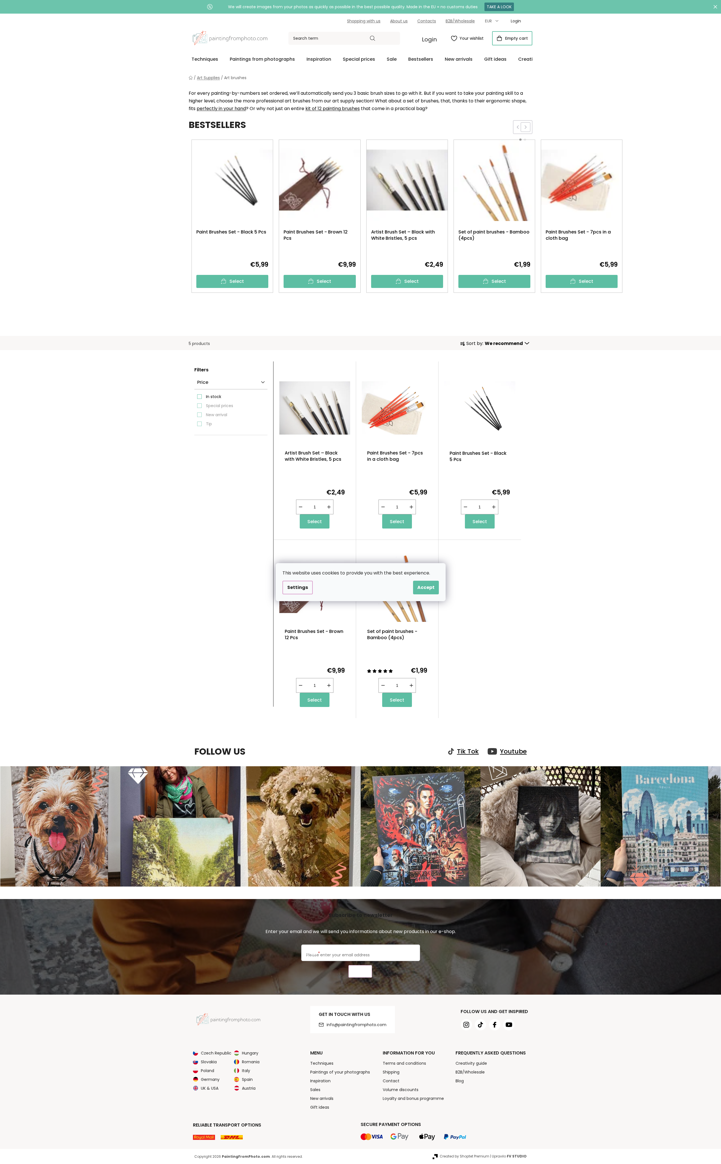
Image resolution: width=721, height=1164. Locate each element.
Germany (210, 1079)
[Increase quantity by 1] (329, 507)
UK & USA (209, 1088)
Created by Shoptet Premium (464, 1156)
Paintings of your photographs (340, 1072)
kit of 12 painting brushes (332, 108)
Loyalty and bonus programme (413, 1098)
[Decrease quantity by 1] (300, 507)
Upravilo (509, 1156)
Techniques (321, 1063)
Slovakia (209, 1062)
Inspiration (320, 1081)
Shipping (391, 1072)
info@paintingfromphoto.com (356, 1025)
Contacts (426, 21)
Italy (246, 1071)
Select (236, 281)
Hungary (250, 1053)
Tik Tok (468, 751)
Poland (207, 1071)
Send (360, 971)
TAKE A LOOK (499, 7)
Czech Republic (216, 1053)
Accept (426, 587)
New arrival (216, 414)
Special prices (219, 405)
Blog (460, 1081)
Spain (247, 1079)
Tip (209, 423)
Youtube (513, 751)
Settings (297, 587)
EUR (489, 21)
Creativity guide (471, 1063)
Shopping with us (363, 21)
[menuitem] (205, 59)
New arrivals (321, 1098)
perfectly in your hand (221, 108)
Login (429, 39)
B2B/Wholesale (460, 21)
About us (399, 21)
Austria (249, 1088)
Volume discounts (400, 1090)
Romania (251, 1062)
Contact (391, 1081)
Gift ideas (319, 1107)
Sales (315, 1090)
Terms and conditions (404, 1063)
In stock (213, 396)
